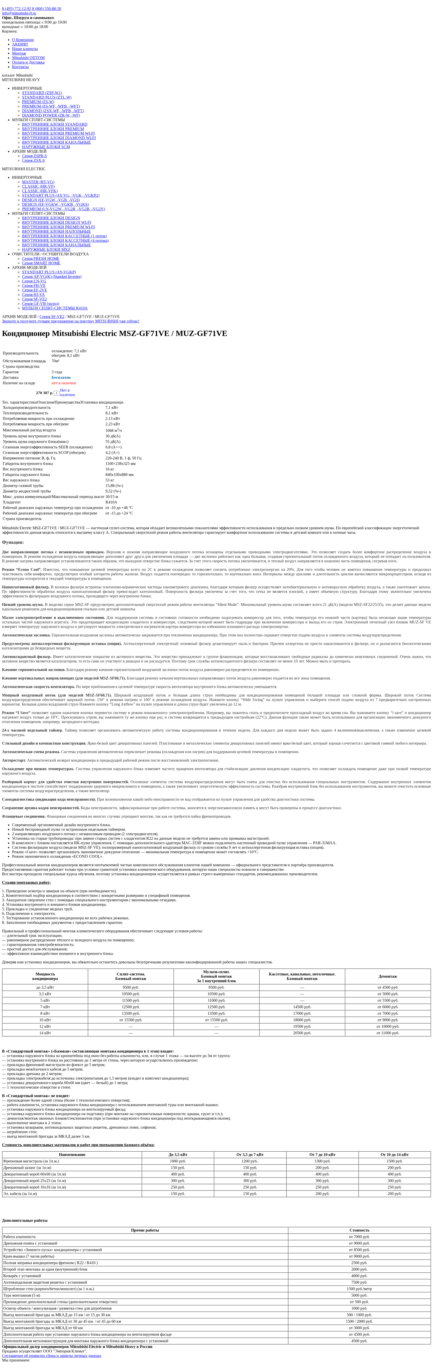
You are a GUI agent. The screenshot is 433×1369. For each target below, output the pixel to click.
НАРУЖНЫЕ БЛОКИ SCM (46, 147)
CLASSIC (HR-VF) (38, 186)
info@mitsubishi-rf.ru (19, 13)
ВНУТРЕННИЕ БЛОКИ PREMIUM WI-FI (58, 133)
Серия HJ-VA (33, 294)
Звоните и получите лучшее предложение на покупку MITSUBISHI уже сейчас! (70, 321)
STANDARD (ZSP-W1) (42, 93)
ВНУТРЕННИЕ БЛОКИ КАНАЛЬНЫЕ (56, 142)
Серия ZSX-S (33, 160)
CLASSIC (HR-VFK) (40, 191)
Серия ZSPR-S (34, 156)
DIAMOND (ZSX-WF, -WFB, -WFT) (53, 111)
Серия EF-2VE (34, 290)
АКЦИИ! (20, 44)
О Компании (23, 40)
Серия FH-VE (34, 285)
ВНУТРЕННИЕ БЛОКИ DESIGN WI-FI (56, 222)
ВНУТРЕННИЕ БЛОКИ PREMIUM (53, 129)
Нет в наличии (65, 392)
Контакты (20, 67)
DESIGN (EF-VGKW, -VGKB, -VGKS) (55, 204)
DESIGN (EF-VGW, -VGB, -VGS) (51, 200)
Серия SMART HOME (41, 263)
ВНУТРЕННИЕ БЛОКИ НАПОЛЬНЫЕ (56, 231)
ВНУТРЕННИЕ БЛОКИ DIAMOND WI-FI (59, 138)
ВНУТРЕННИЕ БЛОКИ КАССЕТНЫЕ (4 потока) (65, 240)
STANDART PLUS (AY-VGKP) (49, 272)
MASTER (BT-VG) (38, 182)
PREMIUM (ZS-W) (38, 102)
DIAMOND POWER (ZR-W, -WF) (51, 115)
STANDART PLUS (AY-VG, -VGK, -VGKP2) (60, 195)
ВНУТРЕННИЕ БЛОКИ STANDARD (54, 124)
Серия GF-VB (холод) (40, 303)
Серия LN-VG (34, 281)
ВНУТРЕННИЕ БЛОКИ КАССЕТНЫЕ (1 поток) (64, 236)
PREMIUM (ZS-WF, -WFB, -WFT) (51, 106)
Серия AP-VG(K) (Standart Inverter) (51, 276)
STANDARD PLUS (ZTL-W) (46, 97)
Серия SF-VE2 (34, 299)
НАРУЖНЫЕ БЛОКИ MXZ (46, 249)
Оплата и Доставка (28, 62)
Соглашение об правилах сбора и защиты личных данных (51, 1355)
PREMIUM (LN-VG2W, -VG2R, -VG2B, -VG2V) (63, 209)
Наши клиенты (25, 49)
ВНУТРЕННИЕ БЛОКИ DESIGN (51, 218)
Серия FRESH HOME (40, 258)
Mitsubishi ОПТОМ (28, 58)
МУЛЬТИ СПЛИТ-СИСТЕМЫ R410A (55, 308)
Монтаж (19, 53)
